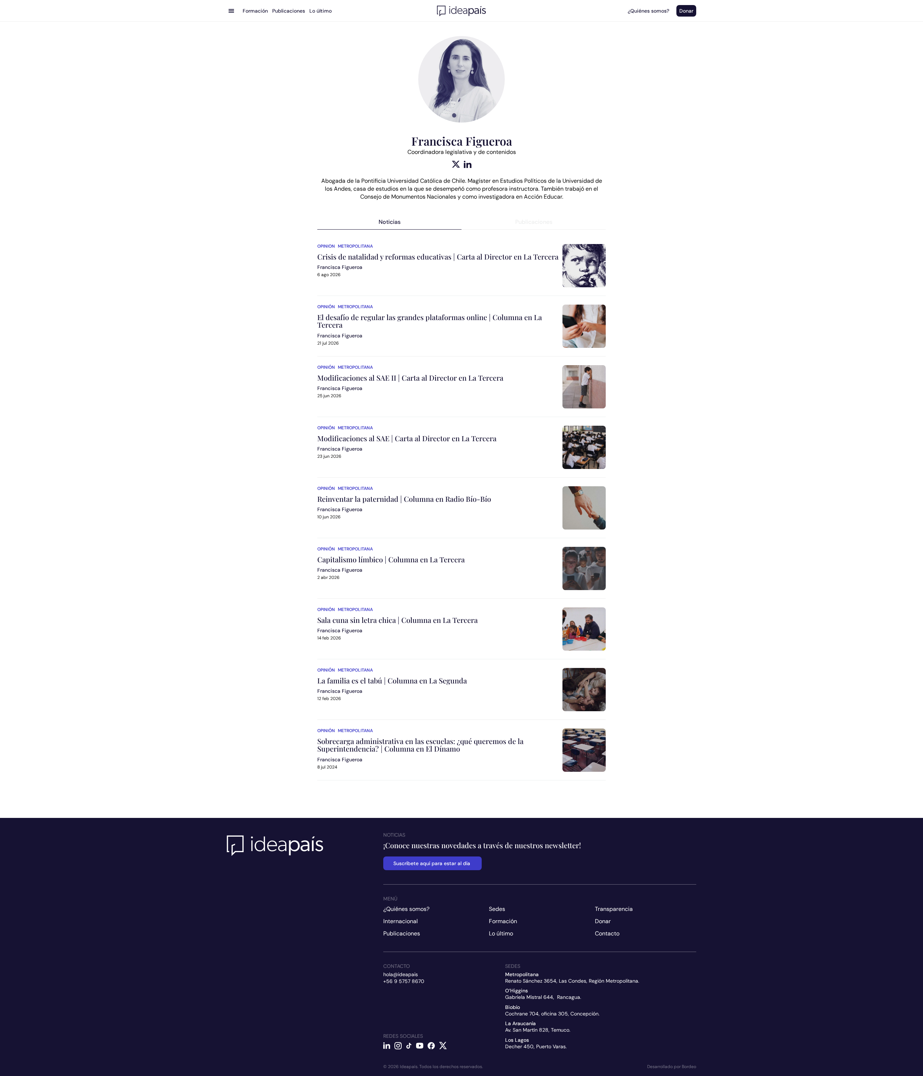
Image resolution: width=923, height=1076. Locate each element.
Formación (503, 921)
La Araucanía (520, 1023)
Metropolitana (355, 246)
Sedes (497, 909)
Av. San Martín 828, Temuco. (537, 1030)
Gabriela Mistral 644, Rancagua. (543, 997)
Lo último (501, 933)
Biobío (512, 1007)
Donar (603, 921)
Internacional (400, 921)
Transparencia (614, 909)
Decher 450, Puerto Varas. (536, 1046)
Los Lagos (517, 1040)
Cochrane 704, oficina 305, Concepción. (552, 1013)
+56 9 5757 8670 (403, 981)
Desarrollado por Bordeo (671, 1067)
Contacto (607, 933)
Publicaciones (401, 933)
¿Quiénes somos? (406, 909)
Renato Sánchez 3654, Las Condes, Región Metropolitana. (572, 981)
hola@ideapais (400, 974)
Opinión (326, 246)
